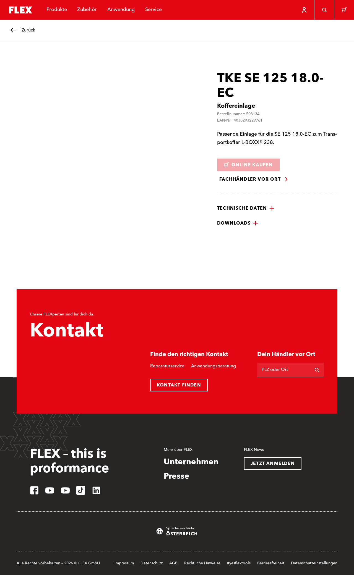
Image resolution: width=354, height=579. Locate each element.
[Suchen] (317, 370)
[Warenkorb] (344, 10)
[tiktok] (80, 490)
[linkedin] (96, 490)
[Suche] (324, 10)
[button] (246, 208)
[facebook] (34, 490)
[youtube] (50, 490)
